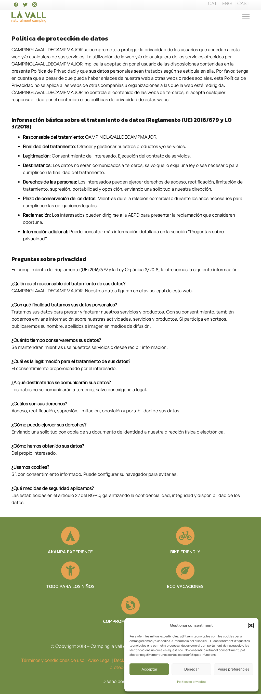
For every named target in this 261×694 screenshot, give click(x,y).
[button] (250, 625)
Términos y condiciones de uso (52, 660)
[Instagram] (34, 4)
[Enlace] (28, 16)
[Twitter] (25, 4)
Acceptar (149, 669)
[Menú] (246, 16)
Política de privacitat (191, 682)
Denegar (191, 669)
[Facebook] (16, 4)
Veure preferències (234, 669)
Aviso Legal (99, 660)
